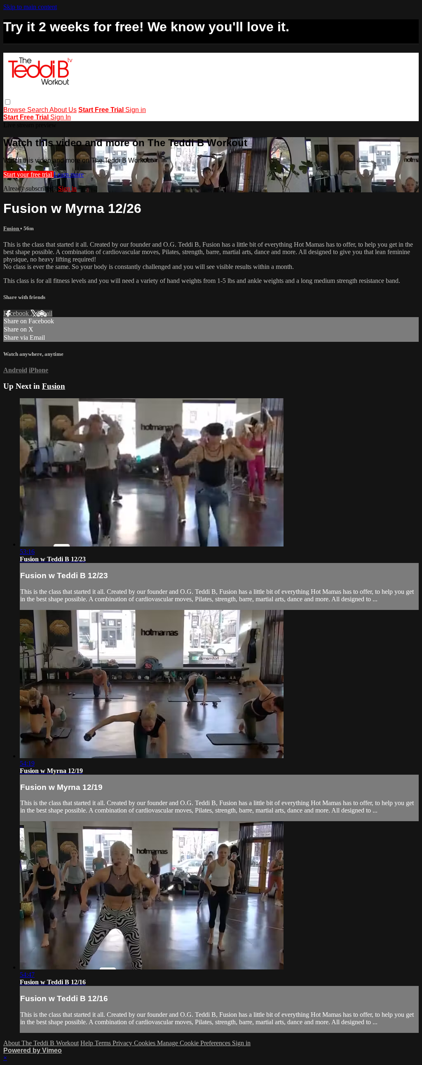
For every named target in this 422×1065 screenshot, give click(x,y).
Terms (104, 1042)
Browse (15, 109)
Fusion (11, 228)
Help (87, 1042)
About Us (63, 109)
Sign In (60, 117)
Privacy (123, 1042)
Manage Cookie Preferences (194, 1042)
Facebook (16, 313)
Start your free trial (28, 174)
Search (38, 109)
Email (44, 313)
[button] (7, 102)
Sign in (135, 109)
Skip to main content (30, 6)
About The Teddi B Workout (41, 1042)
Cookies (145, 1042)
